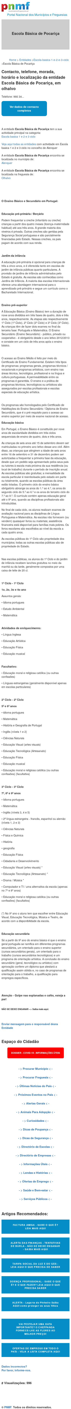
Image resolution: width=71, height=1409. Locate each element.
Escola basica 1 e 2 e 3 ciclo (18, 136)
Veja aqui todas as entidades (19, 144)
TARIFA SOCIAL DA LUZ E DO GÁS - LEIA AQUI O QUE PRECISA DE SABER (35, 1265)
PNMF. (8, 1407)
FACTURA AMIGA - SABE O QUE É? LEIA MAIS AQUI (35, 1226)
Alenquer (7, 163)
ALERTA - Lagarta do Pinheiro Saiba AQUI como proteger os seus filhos (35, 1304)
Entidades (25, 60)
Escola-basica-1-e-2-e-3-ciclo (51, 60)
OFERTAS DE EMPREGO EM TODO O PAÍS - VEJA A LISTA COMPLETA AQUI (35, 1350)
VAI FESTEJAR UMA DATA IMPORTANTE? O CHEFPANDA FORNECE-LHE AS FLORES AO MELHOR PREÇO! (35, 1328)
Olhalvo (6, 178)
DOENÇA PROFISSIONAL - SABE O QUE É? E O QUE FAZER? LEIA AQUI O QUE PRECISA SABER (35, 1285)
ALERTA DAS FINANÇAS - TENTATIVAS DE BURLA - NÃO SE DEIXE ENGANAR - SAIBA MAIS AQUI (35, 1246)
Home (12, 60)
